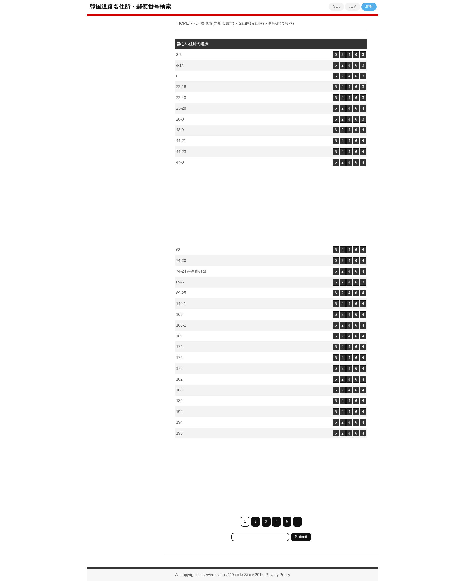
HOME (183, 23)
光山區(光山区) (251, 23)
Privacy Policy (278, 575)
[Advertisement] (271, 206)
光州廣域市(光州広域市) (213, 23)
